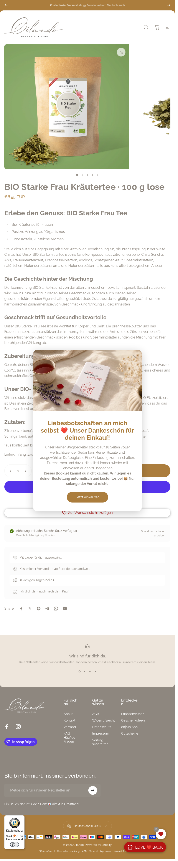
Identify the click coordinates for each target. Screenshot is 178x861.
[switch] (14, 844)
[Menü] (22, 818)
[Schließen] (134, 356)
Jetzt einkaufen (87, 497)
